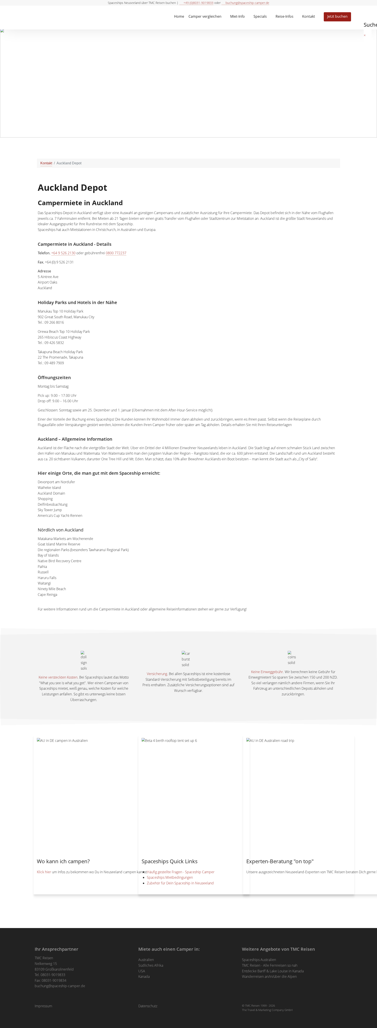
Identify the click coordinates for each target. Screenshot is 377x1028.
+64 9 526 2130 (63, 253)
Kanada (144, 976)
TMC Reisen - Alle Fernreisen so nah (269, 965)
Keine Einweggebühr (267, 671)
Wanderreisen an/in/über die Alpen (269, 976)
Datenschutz (147, 1006)
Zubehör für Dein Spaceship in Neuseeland (180, 883)
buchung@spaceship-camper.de (60, 985)
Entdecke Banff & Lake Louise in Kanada (273, 971)
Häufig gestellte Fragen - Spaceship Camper (180, 872)
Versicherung (157, 673)
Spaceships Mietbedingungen (170, 877)
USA (141, 971)
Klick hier (44, 872)
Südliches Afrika (150, 965)
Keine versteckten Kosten (58, 677)
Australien (146, 959)
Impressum (43, 1006)
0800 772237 (116, 253)
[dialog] (368, 16)
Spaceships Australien (259, 959)
